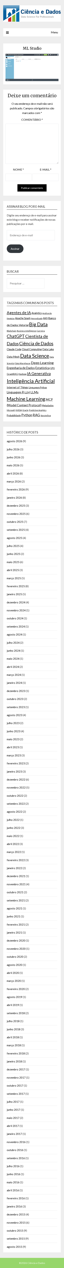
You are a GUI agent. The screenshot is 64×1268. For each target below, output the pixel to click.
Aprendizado (36, 318)
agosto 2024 (14, 634)
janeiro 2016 (14, 1206)
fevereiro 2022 (16, 860)
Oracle (25, 410)
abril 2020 (13, 972)
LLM (27, 392)
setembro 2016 (16, 1158)
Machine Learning (26, 399)
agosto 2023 (14, 715)
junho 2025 (13, 553)
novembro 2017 (16, 1077)
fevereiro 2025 (16, 586)
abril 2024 (13, 666)
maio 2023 (13, 739)
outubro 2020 (15, 956)
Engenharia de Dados (21, 368)
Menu (54, 32)
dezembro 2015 (16, 1214)
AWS (45, 318)
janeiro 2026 (14, 497)
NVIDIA (18, 410)
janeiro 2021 (14, 932)
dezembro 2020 (16, 940)
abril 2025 (13, 570)
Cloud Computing (32, 349)
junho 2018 (13, 1029)
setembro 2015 (16, 1238)
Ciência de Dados (36, 343)
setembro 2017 (16, 1093)
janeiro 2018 (14, 1061)
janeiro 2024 (14, 682)
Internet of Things (17, 387)
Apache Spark (23, 318)
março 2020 (14, 980)
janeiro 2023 (14, 771)
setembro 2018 (16, 1013)
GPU (52, 368)
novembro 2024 (16, 610)
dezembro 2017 (16, 1069)
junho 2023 (13, 731)
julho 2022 (13, 819)
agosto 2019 (14, 997)
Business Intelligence (26, 331)
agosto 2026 (14, 441)
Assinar (15, 248)
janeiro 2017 (14, 1133)
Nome (18, 169)
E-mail (45, 169)
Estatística (42, 368)
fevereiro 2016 (16, 1198)
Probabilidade (14, 415)
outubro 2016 (15, 1150)
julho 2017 (13, 1101)
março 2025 (14, 578)
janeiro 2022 (14, 868)
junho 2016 (13, 1174)
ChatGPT (16, 336)
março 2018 (14, 1045)
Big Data (38, 324)
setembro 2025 (16, 529)
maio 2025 (13, 562)
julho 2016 (13, 1166)
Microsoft (11, 410)
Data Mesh (13, 356)
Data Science (34, 356)
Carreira (41, 331)
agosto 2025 (14, 537)
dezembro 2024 (16, 602)
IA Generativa (39, 373)
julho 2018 (13, 1021)
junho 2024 (13, 650)
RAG (36, 415)
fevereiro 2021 (16, 924)
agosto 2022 (14, 811)
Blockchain (11, 331)
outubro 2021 (15, 892)
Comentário (32, 119)
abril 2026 (13, 473)
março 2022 (14, 851)
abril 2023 (13, 747)
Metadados (48, 405)
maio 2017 (13, 1117)
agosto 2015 (14, 1246)
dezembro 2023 (16, 690)
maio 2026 (13, 465)
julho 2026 (13, 449)
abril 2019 (13, 1005)
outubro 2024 (15, 618)
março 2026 (14, 481)
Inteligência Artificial (31, 381)
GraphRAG (12, 374)
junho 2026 (13, 457)
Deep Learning (42, 363)
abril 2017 (13, 1125)
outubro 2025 (15, 521)
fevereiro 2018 (16, 1053)
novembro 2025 (16, 513)
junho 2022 (13, 827)
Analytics (36, 313)
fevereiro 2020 (16, 989)
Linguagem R (15, 392)
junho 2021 (13, 916)
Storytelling (46, 415)
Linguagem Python (38, 387)
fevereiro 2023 (16, 763)
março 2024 (14, 674)
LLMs (34, 392)
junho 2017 (13, 1109)
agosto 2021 (14, 908)
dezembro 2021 (16, 876)
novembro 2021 (16, 884)
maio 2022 (13, 836)
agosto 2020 (14, 964)
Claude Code (14, 349)
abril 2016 (13, 1190)
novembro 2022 (16, 787)
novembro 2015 (16, 1222)
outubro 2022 (15, 795)
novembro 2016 (16, 1142)
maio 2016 (13, 1182)
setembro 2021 (16, 900)
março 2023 (14, 755)
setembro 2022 (16, 803)
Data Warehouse (22, 363)
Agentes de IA (19, 312)
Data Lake (48, 349)
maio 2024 (13, 658)
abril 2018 (13, 1037)
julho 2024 (13, 642)
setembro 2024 (16, 626)
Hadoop (22, 374)
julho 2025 (13, 545)
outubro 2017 (15, 1085)
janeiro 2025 (14, 594)
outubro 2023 (15, 698)
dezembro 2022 (16, 779)
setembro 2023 (16, 707)
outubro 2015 (15, 1230)
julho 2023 (13, 723)
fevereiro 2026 (16, 489)
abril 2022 (13, 844)
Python (26, 415)
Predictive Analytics (37, 410)
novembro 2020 (16, 948)
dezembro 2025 (16, 505)
